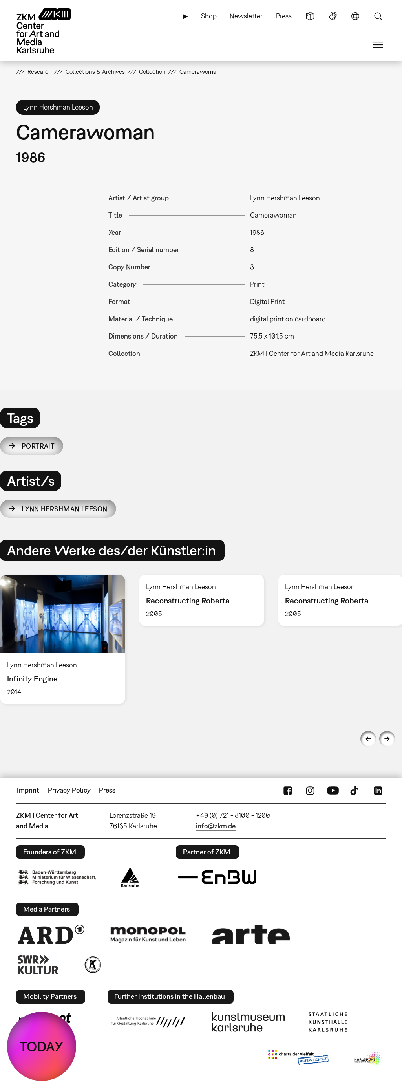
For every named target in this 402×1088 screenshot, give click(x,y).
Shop (209, 16)
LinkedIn (378, 790)
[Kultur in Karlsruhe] (92, 964)
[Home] (51, 30)
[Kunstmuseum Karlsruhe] (248, 1022)
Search (378, 16)
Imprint (28, 790)
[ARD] (51, 934)
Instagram (310, 790)
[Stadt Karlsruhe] (130, 877)
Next (387, 739)
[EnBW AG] (217, 877)
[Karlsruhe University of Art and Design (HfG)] (148, 1022)
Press (284, 16)
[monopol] (148, 934)
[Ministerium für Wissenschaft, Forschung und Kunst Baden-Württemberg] (57, 877)
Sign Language (333, 16)
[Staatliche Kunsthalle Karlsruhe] (328, 1022)
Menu (378, 45)
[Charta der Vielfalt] (298, 1059)
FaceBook (288, 790)
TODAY (42, 1046)
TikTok (355, 790)
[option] (201, 600)
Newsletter (246, 16)
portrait (38, 446)
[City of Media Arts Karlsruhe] (368, 1059)
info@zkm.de (216, 826)
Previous (368, 739)
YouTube (333, 790)
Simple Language (310, 16)
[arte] (251, 934)
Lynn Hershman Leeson (65, 509)
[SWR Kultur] (38, 964)
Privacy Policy (69, 790)
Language (355, 16)
